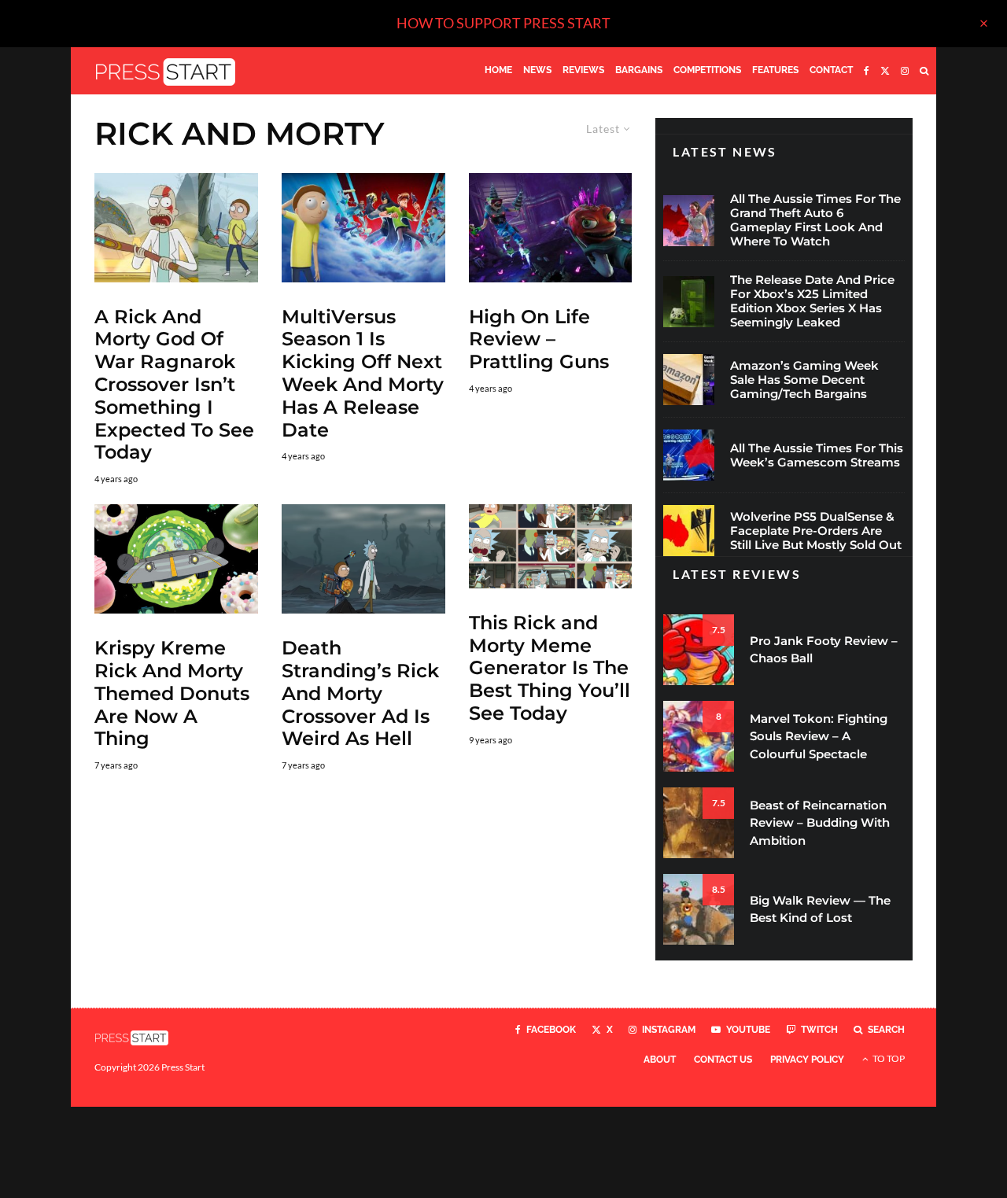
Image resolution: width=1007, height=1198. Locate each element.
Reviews (583, 70)
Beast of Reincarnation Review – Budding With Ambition (820, 823)
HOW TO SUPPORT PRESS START (503, 22)
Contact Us (723, 1059)
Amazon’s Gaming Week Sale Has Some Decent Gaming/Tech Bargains (804, 380)
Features (775, 70)
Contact (831, 70)
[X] (885, 70)
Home (498, 70)
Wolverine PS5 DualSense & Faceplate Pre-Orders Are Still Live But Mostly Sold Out (816, 531)
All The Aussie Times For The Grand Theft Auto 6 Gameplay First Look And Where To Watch (815, 220)
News (537, 70)
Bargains (638, 70)
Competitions (707, 70)
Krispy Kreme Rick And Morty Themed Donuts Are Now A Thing (171, 693)
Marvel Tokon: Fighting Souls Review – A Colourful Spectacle (818, 736)
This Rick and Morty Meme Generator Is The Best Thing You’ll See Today (549, 668)
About (660, 1059)
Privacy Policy (807, 1059)
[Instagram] (904, 70)
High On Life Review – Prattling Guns (539, 340)
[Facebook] (866, 70)
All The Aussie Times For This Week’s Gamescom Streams (816, 455)
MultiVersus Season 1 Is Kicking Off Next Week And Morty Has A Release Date (363, 373)
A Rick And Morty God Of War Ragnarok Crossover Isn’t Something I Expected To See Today (174, 385)
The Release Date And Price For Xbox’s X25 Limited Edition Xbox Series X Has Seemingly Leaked (812, 301)
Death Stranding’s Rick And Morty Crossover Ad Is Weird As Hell (360, 693)
